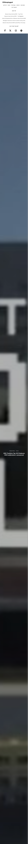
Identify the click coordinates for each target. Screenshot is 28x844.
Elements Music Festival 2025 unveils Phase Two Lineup (14, 22)
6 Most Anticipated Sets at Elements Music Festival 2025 (14, 18)
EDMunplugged (8, 2)
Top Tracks (14, 7)
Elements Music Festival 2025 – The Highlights (14, 16)
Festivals (13, 5)
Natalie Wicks (12, 450)
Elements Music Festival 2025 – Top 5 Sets (14, 14)
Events (18, 5)
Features (23, 5)
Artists (5, 5)
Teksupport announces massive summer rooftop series (14, 20)
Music (9, 5)
